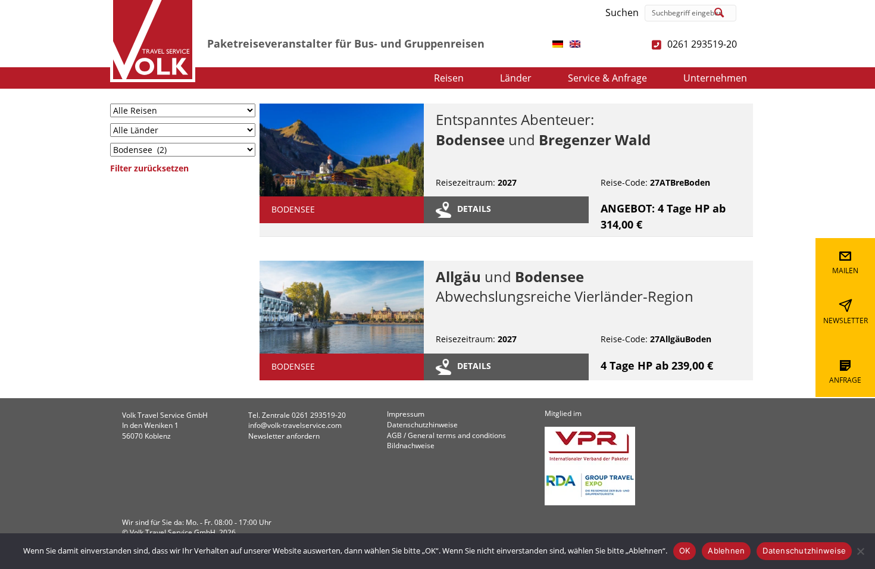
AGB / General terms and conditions (446, 435)
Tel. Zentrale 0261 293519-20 (297, 415)
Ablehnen (726, 550)
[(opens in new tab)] (557, 43)
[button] (719, 13)
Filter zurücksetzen (149, 168)
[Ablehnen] (860, 551)
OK (684, 550)
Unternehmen (715, 78)
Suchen (622, 12)
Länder (516, 78)
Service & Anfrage (607, 78)
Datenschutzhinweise (422, 425)
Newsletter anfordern (284, 436)
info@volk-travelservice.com (295, 425)
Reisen (449, 78)
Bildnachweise (411, 446)
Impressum (405, 414)
